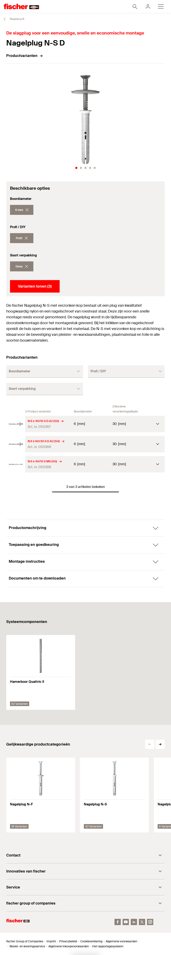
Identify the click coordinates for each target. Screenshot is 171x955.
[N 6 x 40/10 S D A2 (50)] (16, 424)
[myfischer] (148, 6)
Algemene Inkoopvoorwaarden (68, 946)
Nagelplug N (16, 19)
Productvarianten (22, 55)
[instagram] (150, 922)
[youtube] (126, 922)
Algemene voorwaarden (121, 941)
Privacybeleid (68, 941)
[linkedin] (134, 922)
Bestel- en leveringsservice (27, 946)
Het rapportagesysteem (107, 946)
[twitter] (142, 922)
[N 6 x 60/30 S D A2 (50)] (16, 444)
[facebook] (117, 922)
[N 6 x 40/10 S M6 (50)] (16, 464)
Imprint (51, 941)
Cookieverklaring (91, 941)
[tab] (76, 168)
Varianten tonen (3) (35, 286)
